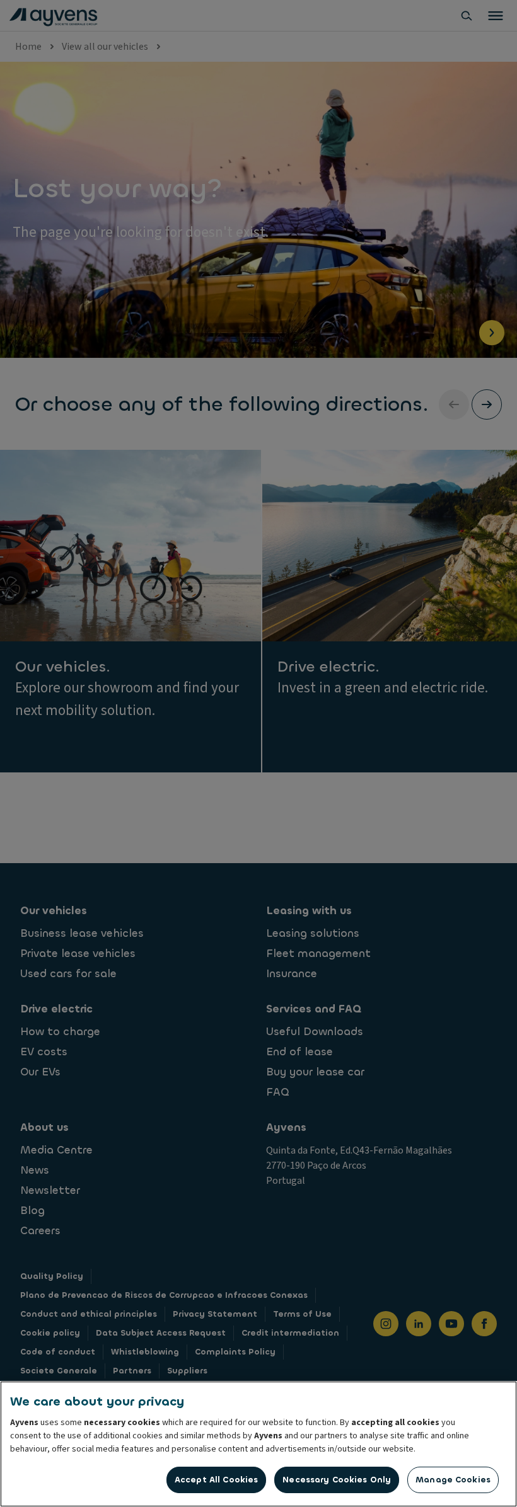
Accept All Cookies (216, 1479)
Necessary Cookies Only (336, 1479)
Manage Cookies (453, 1479)
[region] (258, 1444)
